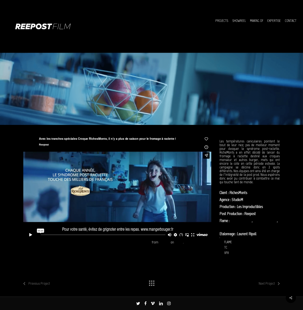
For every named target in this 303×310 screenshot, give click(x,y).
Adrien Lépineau (241, 220)
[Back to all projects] (151, 282)
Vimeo (179, 242)
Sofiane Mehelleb (265, 220)
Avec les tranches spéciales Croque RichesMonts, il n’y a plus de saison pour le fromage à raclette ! (87, 242)
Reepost (164, 242)
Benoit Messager (231, 226)
